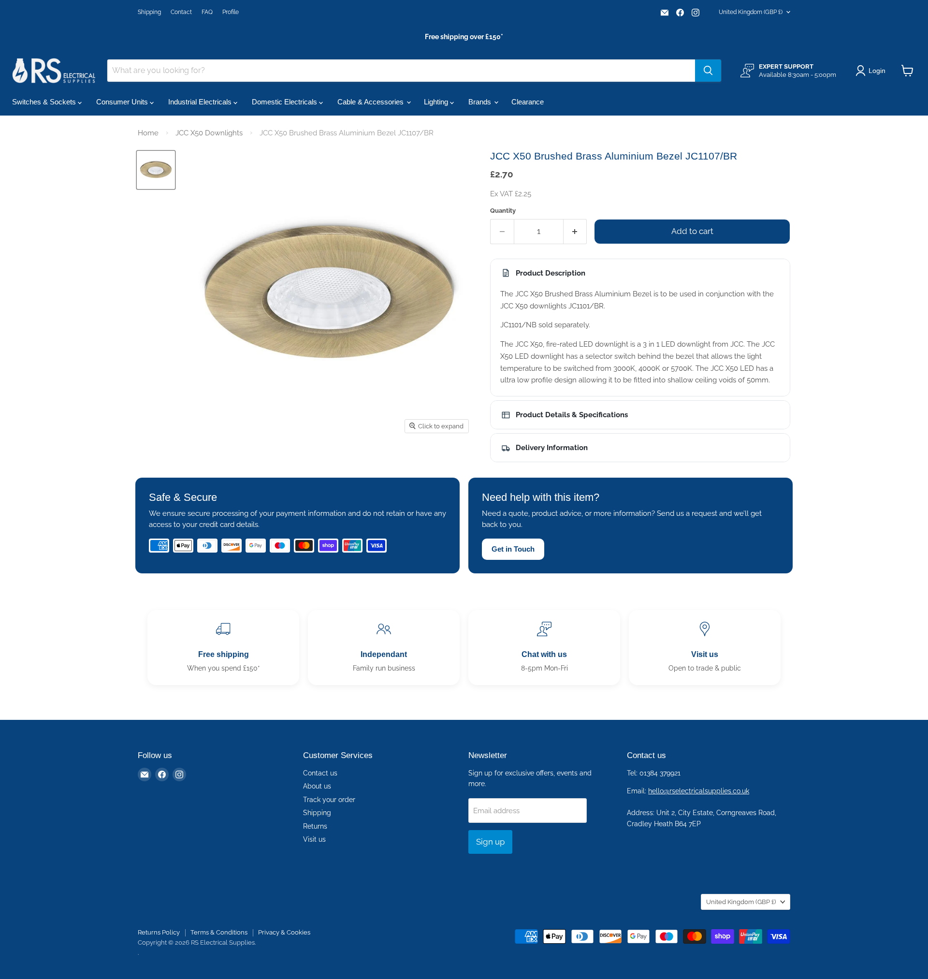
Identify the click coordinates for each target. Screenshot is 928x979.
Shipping (149, 12)
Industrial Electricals (200, 102)
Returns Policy (159, 932)
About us (317, 786)
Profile (230, 12)
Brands (480, 102)
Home (148, 133)
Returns (315, 826)
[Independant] (384, 647)
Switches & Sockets (45, 102)
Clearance (527, 102)
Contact (181, 12)
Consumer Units (123, 102)
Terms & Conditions (218, 932)
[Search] (708, 70)
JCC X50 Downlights (209, 133)
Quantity (503, 210)
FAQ (207, 12)
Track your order (329, 800)
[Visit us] (705, 647)
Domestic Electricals (285, 102)
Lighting (437, 102)
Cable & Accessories (371, 102)
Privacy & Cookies (284, 932)
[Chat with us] (544, 647)
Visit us (314, 839)
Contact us (320, 773)
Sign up (490, 842)
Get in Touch (513, 549)
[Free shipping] (223, 647)
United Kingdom (751, 12)
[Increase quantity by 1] (575, 231)
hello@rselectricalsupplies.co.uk (698, 791)
